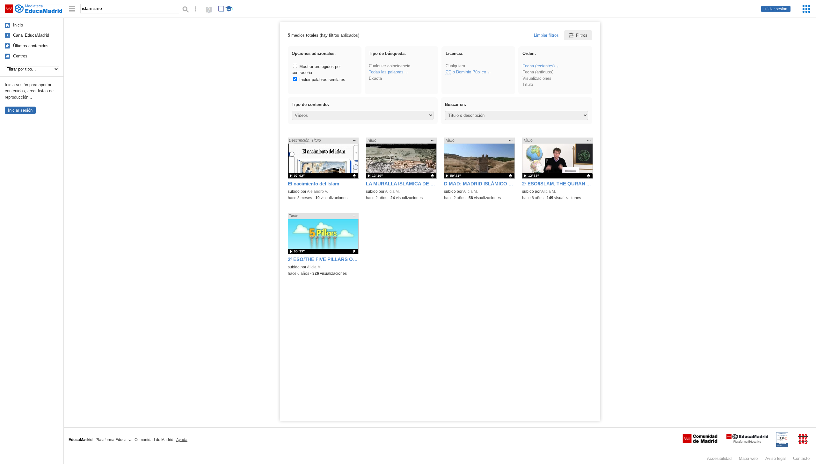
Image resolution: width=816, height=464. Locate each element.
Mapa (748, 458)
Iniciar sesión (775, 9)
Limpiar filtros (546, 35)
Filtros (581, 35)
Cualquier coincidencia (389, 66)
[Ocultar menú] (72, 9)
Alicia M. (392, 191)
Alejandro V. (317, 191)
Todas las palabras (386, 72)
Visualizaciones (536, 78)
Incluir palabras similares (321, 79)
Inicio (18, 25)
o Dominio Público (466, 72)
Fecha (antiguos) (537, 72)
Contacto (801, 458)
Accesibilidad (719, 458)
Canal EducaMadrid (31, 35)
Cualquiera (455, 66)
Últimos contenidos (30, 45)
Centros (20, 56)
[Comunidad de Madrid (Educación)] (700, 441)
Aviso (775, 458)
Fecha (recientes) (538, 66)
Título (527, 84)
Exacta (375, 78)
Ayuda (181, 440)
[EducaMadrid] (747, 441)
